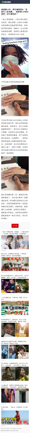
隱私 (15, 430)
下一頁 (15, 225)
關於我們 (3, 430)
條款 (12, 430)
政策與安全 (8, 430)
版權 (17, 430)
